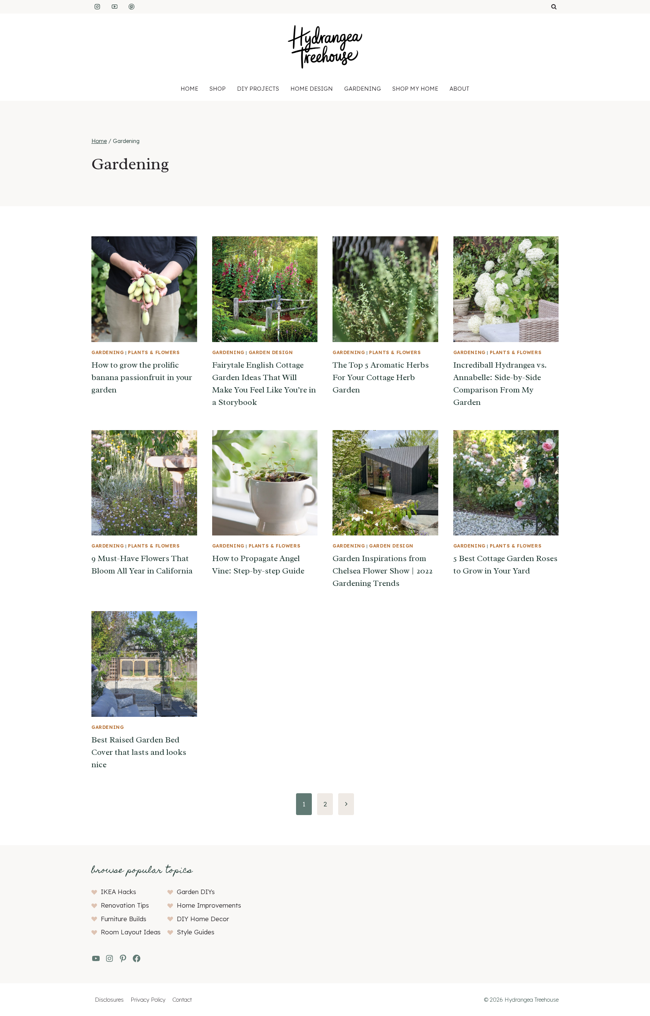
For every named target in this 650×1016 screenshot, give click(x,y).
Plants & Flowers (154, 352)
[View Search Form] (554, 7)
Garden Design (271, 352)
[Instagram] (97, 7)
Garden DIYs (196, 892)
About (459, 88)
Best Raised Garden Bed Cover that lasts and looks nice (138, 752)
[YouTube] (114, 7)
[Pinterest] (132, 7)
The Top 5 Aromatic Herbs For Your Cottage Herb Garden (381, 377)
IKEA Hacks (118, 892)
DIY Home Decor (203, 919)
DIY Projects (258, 88)
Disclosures (109, 999)
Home (189, 88)
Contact (182, 999)
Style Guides (195, 932)
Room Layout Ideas (131, 932)
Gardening (362, 88)
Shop (218, 88)
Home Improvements (209, 905)
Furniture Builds (123, 919)
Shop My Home (415, 88)
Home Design (311, 88)
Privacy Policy (148, 999)
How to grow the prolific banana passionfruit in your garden (141, 377)
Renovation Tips (125, 905)
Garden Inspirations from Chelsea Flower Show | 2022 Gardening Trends (383, 571)
